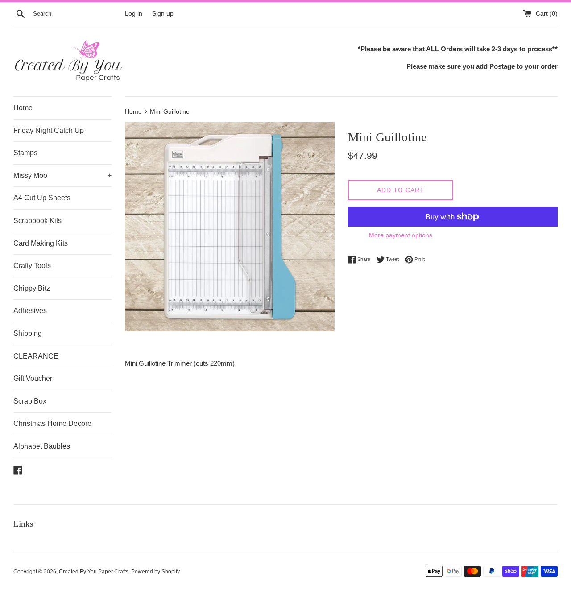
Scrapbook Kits (37, 220)
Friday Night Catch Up (48, 130)
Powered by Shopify (155, 572)
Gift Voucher (32, 378)
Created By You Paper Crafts (93, 572)
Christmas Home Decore (52, 423)
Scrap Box (29, 401)
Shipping (27, 333)
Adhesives (30, 310)
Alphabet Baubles (41, 446)
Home (23, 107)
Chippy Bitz (31, 288)
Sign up (163, 13)
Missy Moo (62, 175)
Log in (133, 13)
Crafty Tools (32, 265)
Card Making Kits (40, 243)
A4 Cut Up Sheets (41, 198)
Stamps (25, 153)
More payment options (400, 235)
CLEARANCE (35, 356)
